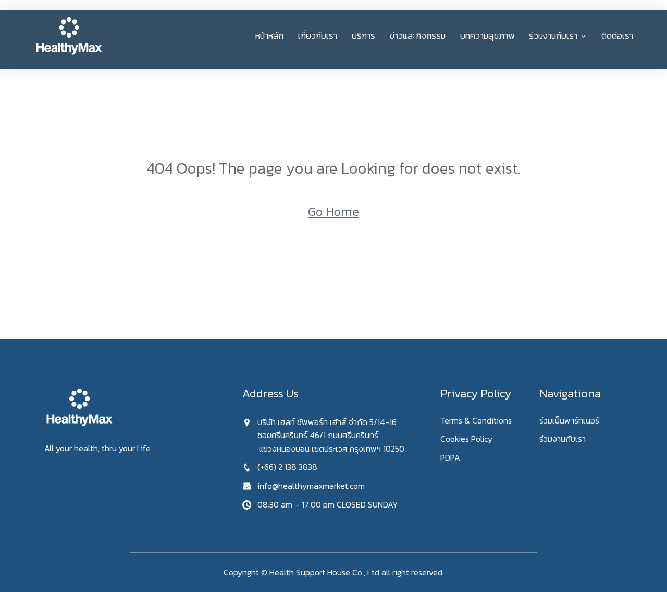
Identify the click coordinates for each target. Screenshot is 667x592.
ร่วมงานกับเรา (553, 35)
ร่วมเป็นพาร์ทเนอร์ (569, 420)
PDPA (450, 457)
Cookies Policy (466, 438)
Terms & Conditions (476, 420)
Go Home (333, 211)
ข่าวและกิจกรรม (418, 35)
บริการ (363, 35)
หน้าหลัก (269, 35)
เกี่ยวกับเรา (317, 35)
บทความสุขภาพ (487, 35)
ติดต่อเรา (617, 35)
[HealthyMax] (103, 36)
